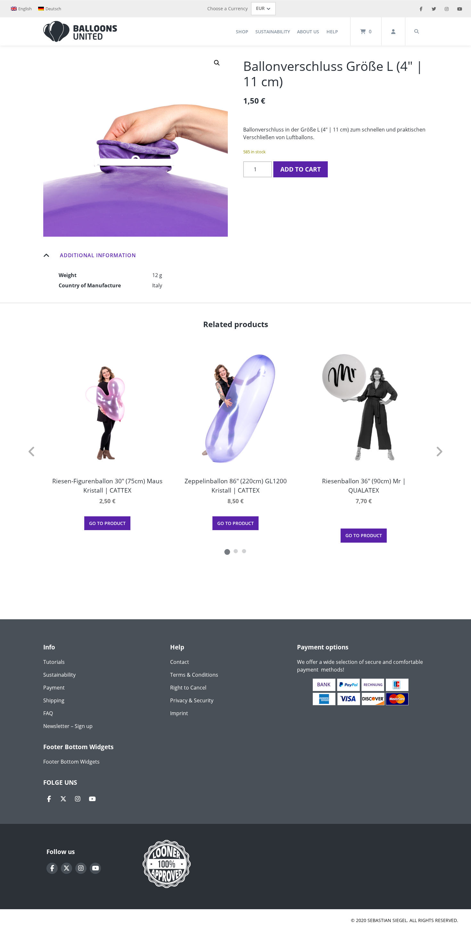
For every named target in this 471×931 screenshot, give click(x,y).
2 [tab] (235, 551)
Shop (242, 32)
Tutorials (54, 661)
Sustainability (272, 32)
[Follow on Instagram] (77, 799)
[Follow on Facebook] (48, 799)
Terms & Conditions (194, 674)
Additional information (98, 255)
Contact (179, 661)
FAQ (48, 713)
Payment (54, 687)
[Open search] (416, 31)
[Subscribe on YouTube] (92, 799)
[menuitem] (21, 9)
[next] (439, 451)
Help (332, 32)
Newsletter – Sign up (68, 726)
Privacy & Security (191, 700)
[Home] (80, 31)
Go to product (107, 523)
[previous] (32, 451)
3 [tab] (244, 551)
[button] (217, 63)
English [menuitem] (25, 9)
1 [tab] (227, 551)
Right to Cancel (188, 687)
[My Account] (393, 31)
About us (308, 32)
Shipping (53, 700)
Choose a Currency (227, 8)
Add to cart (300, 169)
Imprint (179, 713)
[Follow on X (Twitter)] (63, 799)
